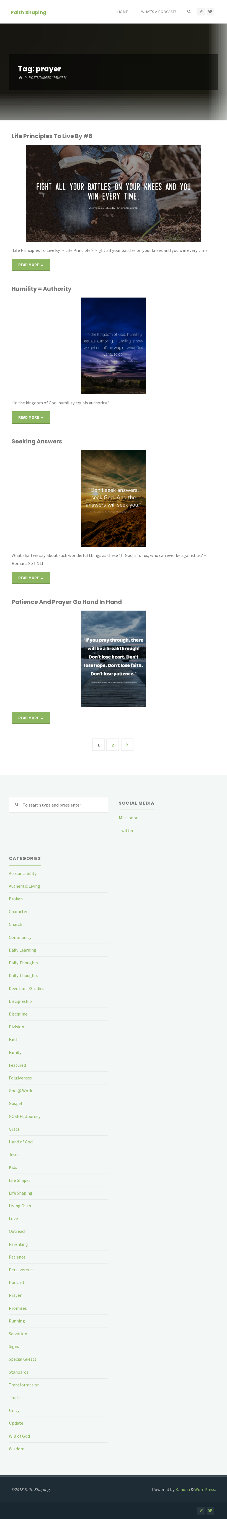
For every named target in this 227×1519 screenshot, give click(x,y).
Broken (16, 898)
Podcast (17, 1282)
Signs (14, 1346)
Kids (13, 1167)
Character (18, 911)
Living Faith (20, 1205)
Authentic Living (24, 886)
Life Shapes (19, 1180)
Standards (19, 1372)
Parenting (18, 1244)
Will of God (19, 1436)
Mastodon (128, 817)
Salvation (18, 1333)
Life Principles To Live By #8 (52, 136)
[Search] (189, 12)
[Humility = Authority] (147, 346)
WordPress (204, 1489)
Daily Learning (22, 950)
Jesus (14, 1154)
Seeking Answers (37, 441)
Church (15, 924)
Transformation (24, 1385)
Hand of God (21, 1142)
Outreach (18, 1231)
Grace (14, 1129)
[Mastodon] (201, 12)
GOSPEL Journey (25, 1116)
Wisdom (16, 1448)
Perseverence (22, 1269)
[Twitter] (210, 12)
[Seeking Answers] (147, 498)
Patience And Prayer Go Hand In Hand (67, 602)
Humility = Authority (41, 289)
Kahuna (182, 1489)
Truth (14, 1397)
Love (13, 1218)
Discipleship (20, 1001)
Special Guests (22, 1359)
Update (16, 1423)
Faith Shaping (28, 12)
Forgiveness (20, 1078)
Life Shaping (20, 1193)
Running (17, 1321)
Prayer (15, 1295)
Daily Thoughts (23, 962)
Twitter (126, 830)
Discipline (18, 1014)
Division (16, 1026)
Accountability (23, 873)
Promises (18, 1308)
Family (15, 1052)
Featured (17, 1065)
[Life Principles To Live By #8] (147, 193)
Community (20, 937)
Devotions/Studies (26, 988)
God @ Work (20, 1090)
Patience (17, 1257)
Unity (14, 1410)
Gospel (15, 1103)
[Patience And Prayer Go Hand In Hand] (150, 659)
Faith (14, 1039)
